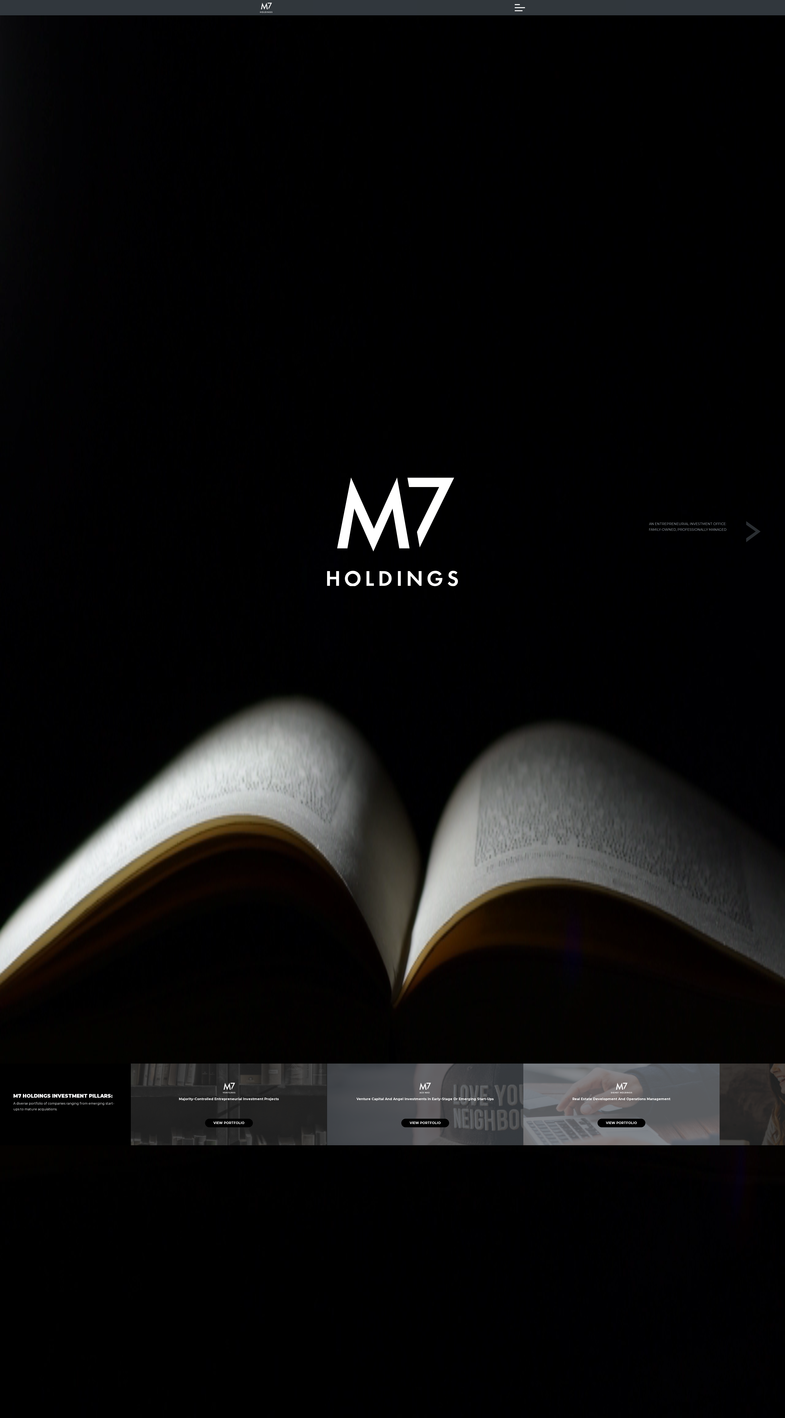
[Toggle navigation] (520, 7)
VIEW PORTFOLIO (228, 1123)
